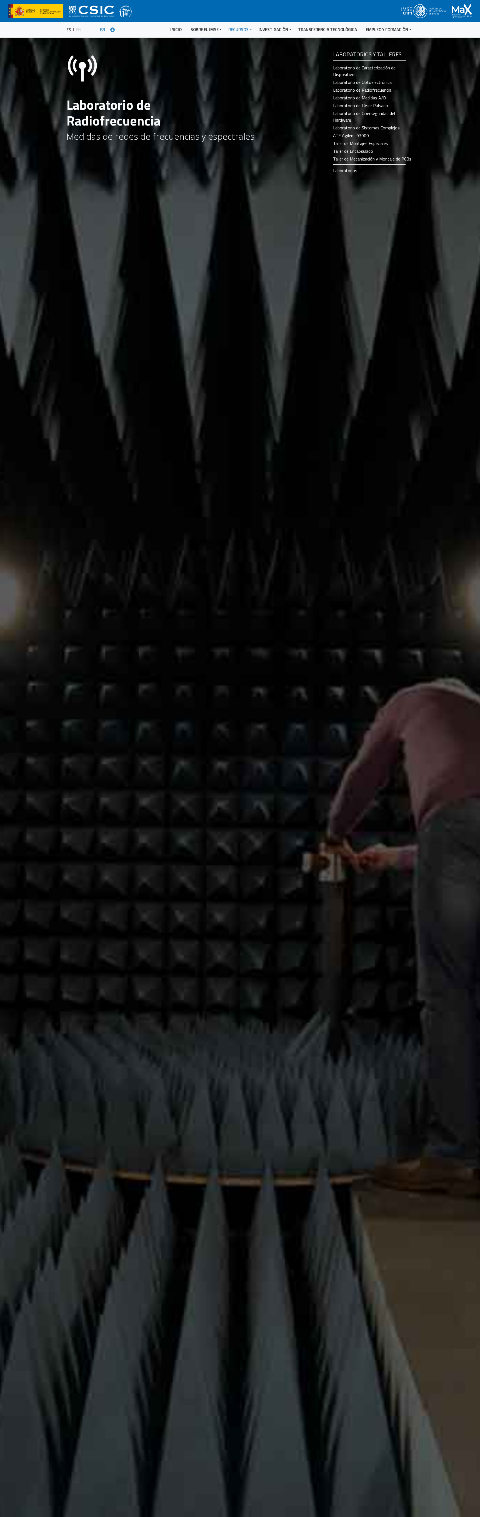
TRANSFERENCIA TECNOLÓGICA (327, 29)
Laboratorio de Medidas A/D (359, 97)
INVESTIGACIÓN (273, 29)
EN (78, 29)
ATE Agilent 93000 (351, 135)
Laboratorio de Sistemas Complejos (366, 127)
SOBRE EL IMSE (205, 29)
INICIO (176, 29)
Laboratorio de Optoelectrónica (362, 82)
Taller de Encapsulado (353, 151)
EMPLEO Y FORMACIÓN (387, 29)
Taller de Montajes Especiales (360, 143)
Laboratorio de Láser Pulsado (360, 105)
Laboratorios (345, 170)
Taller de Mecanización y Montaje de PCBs (372, 159)
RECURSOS (238, 29)
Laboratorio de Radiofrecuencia (362, 90)
